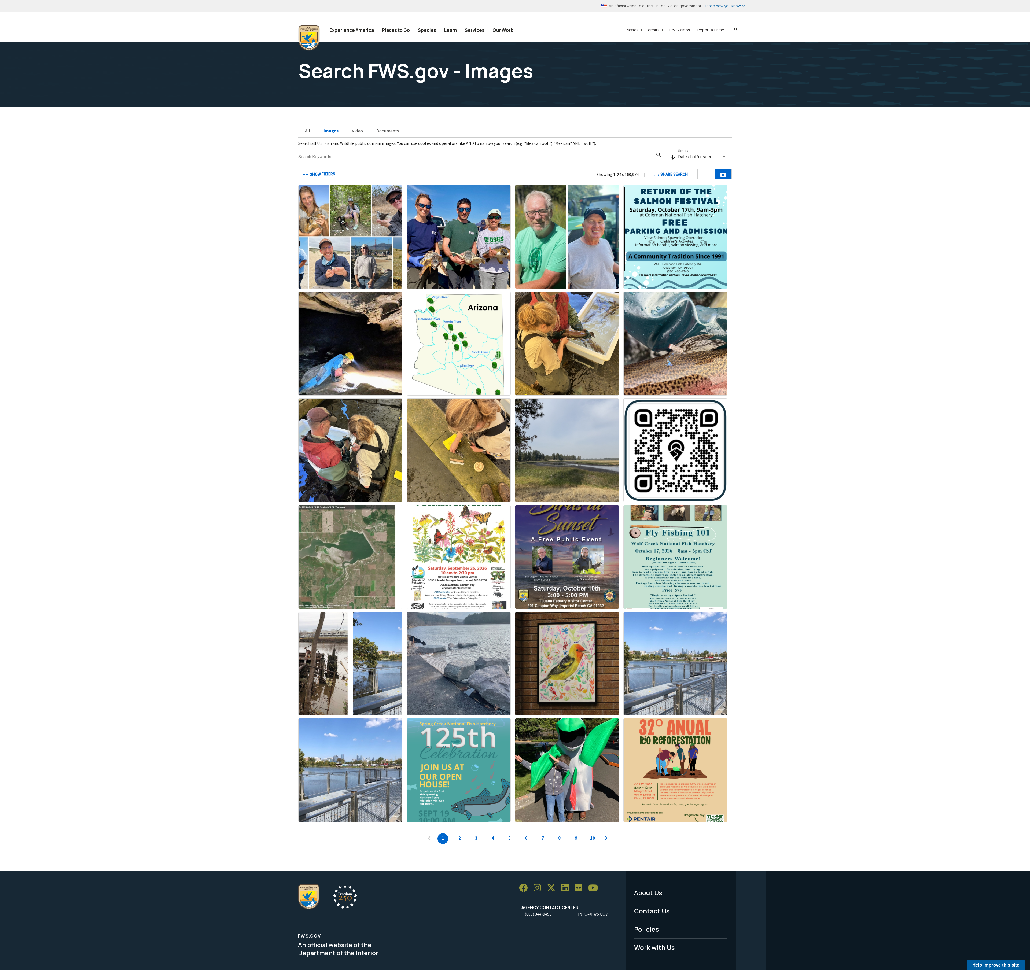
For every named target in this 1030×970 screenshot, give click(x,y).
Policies (646, 929)
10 (592, 838)
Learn (450, 30)
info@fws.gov (593, 914)
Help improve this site (995, 964)
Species (427, 30)
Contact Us (652, 910)
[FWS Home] (309, 38)
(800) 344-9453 (538, 914)
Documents (387, 131)
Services (474, 30)
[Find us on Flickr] (580, 888)
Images (331, 131)
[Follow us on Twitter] (553, 888)
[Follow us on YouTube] (595, 888)
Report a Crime (710, 29)
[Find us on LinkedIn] (567, 888)
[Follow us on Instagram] (539, 888)
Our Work (502, 30)
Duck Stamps (678, 29)
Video (357, 131)
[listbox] (702, 156)
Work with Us (654, 947)
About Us (648, 892)
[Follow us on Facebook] (525, 888)
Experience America (351, 30)
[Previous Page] (429, 838)
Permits (653, 29)
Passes (632, 29)
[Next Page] (606, 838)
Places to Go (396, 30)
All (307, 131)
